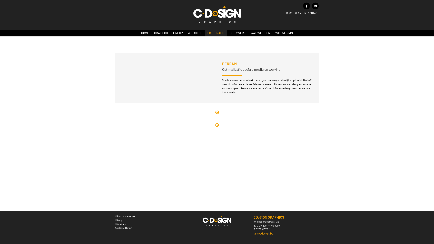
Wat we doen (260, 33)
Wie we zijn (284, 33)
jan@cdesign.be (263, 233)
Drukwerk (238, 33)
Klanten (300, 13)
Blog (289, 13)
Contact (313, 13)
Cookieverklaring (123, 228)
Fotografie (216, 33)
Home (145, 33)
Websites (195, 33)
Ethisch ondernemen (125, 216)
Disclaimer (120, 224)
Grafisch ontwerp (168, 33)
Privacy (118, 220)
